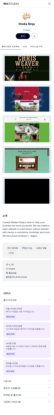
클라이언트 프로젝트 (11, 46)
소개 (25, 46)
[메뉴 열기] (49, 4)
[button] (27, 67)
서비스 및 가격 (36, 46)
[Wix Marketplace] (11, 3)
